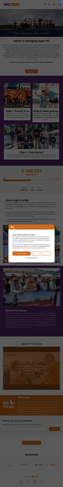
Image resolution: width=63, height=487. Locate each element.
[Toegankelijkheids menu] (61, 2)
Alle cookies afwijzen (31, 257)
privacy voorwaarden (17, 241)
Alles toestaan (21, 253)
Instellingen (41, 253)
